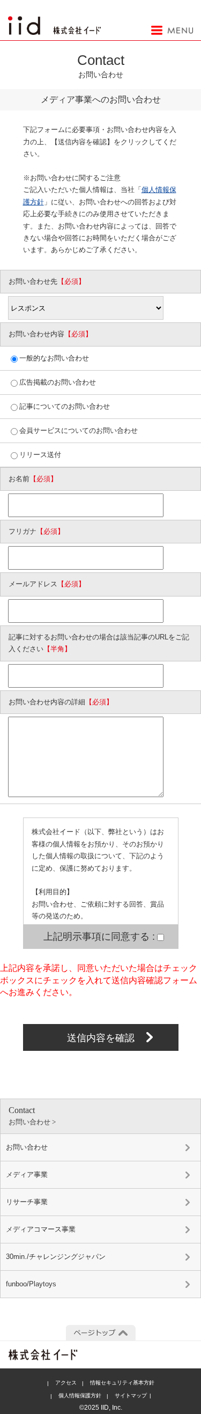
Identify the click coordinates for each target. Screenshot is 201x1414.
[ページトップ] (101, 1333)
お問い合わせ (27, 1147)
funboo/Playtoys (31, 1284)
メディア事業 (27, 1174)
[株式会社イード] (54, 22)
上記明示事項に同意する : (99, 936)
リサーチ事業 (27, 1202)
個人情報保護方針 (79, 1395)
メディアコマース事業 (41, 1229)
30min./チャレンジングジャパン (56, 1257)
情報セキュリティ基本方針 (122, 1383)
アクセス (66, 1383)
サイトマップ (131, 1395)
